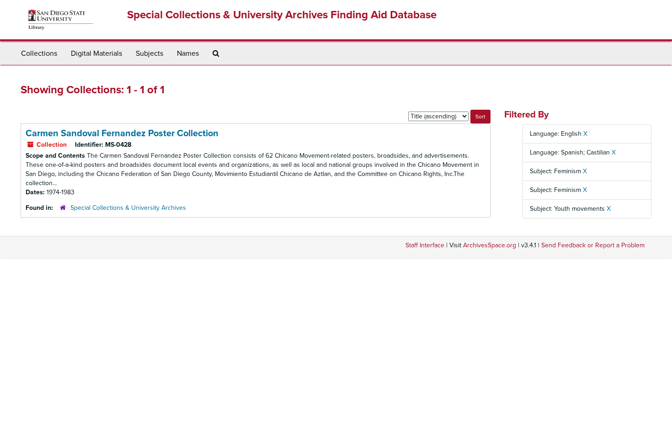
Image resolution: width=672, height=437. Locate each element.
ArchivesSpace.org (489, 245)
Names (188, 53)
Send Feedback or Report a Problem (593, 245)
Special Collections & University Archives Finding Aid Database (282, 14)
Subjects (149, 53)
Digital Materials (96, 53)
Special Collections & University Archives (128, 208)
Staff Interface (424, 245)
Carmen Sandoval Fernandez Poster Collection (122, 133)
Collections (39, 53)
